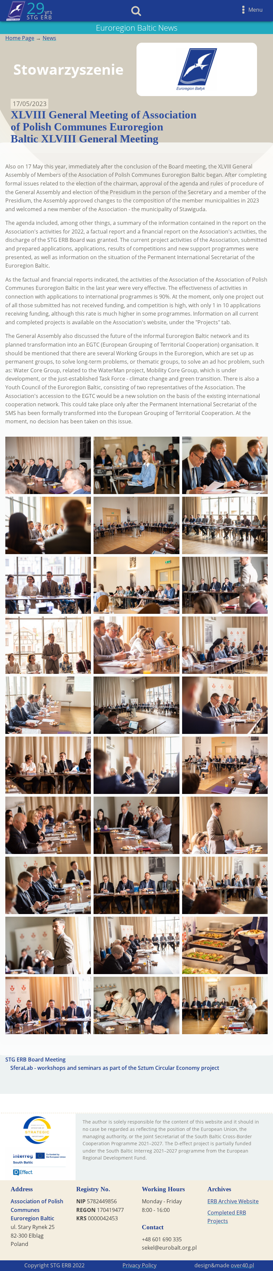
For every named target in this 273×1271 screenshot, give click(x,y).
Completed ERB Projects (226, 1217)
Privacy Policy (139, 1265)
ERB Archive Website (233, 1201)
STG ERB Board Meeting (35, 1059)
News (49, 38)
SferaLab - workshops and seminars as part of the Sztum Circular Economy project (114, 1068)
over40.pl (242, 1265)
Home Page (19, 38)
